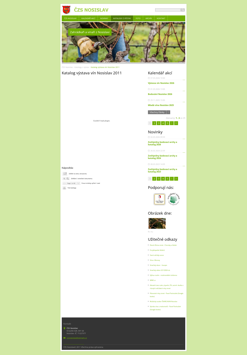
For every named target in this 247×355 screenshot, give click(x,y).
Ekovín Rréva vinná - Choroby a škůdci (163, 245)
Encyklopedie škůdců (157, 250)
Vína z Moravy (155, 260)
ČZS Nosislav (67, 67)
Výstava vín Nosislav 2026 (161, 83)
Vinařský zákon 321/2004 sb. (160, 270)
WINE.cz (153, 280)
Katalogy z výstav (81, 67)
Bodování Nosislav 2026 (160, 94)
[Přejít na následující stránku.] (172, 123)
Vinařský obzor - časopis (158, 265)
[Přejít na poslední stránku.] (176, 123)
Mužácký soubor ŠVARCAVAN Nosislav (163, 301)
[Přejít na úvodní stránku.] (86, 13)
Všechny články (157, 112)
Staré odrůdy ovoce (157, 255)
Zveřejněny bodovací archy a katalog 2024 (162, 157)
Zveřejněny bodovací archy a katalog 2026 (162, 143)
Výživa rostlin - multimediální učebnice (163, 275)
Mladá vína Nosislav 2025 (161, 105)
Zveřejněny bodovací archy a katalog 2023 (162, 170)
